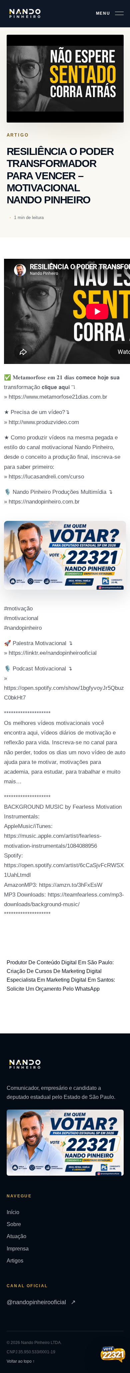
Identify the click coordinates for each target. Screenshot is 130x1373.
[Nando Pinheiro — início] (25, 13)
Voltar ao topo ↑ (21, 1361)
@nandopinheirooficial (41, 1302)
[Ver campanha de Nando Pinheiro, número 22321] (113, 1355)
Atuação (16, 1236)
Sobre (14, 1224)
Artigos (15, 1260)
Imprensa (18, 1248)
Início (13, 1212)
